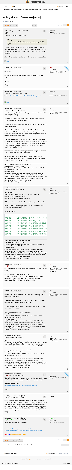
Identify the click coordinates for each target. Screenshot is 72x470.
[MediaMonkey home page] (27, 1)
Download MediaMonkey (11, 429)
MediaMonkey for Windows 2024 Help (14, 430)
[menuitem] (13, 6)
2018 (54, 111)
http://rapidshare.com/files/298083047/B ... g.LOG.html (26, 96)
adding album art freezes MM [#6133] (22, 17)
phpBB (30, 459)
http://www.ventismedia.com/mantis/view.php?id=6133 (20, 385)
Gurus (11, 21)
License (21, 429)
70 (53, 32)
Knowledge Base (28, 429)
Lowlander (52, 418)
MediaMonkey (38, 2)
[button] (64, 25)
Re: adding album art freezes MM (16, 31)
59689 (54, 420)
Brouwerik (52, 30)
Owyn (51, 108)
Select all (11, 215)
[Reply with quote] (45, 31)
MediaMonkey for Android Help (34, 430)
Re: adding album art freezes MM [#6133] (14, 396)
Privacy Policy (66, 463)
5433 (54, 267)
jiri (50, 264)
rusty (51, 67)
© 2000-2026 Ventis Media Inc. (10, 463)
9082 (54, 70)
